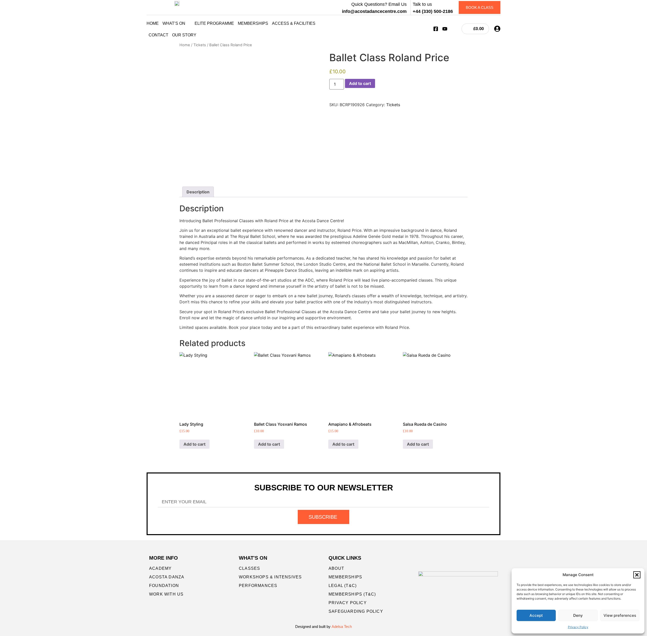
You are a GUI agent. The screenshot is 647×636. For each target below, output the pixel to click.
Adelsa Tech (342, 626)
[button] (636, 574)
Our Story (184, 35)
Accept (536, 615)
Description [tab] (198, 191)
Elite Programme (214, 23)
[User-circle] (497, 29)
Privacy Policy (578, 627)
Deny (578, 615)
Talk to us (422, 4)
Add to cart (360, 83)
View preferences (620, 615)
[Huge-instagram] (453, 28)
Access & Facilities (293, 23)
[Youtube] (444, 28)
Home (153, 23)
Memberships (253, 23)
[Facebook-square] (435, 28)
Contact (158, 35)
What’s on (174, 23)
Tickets (199, 45)
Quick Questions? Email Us (379, 4)
